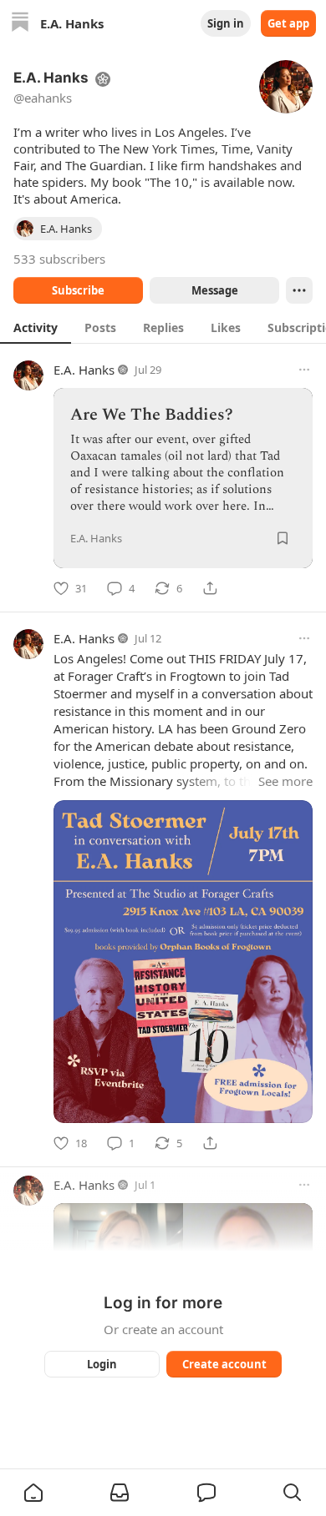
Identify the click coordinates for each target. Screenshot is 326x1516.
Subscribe (78, 290)
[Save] (282, 538)
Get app (288, 23)
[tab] (35, 327)
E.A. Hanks (84, 369)
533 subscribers (59, 258)
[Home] (20, 24)
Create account (224, 1364)
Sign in (225, 23)
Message (214, 290)
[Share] (210, 588)
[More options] (304, 369)
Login (102, 1364)
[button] (33, 1492)
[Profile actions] (299, 290)
